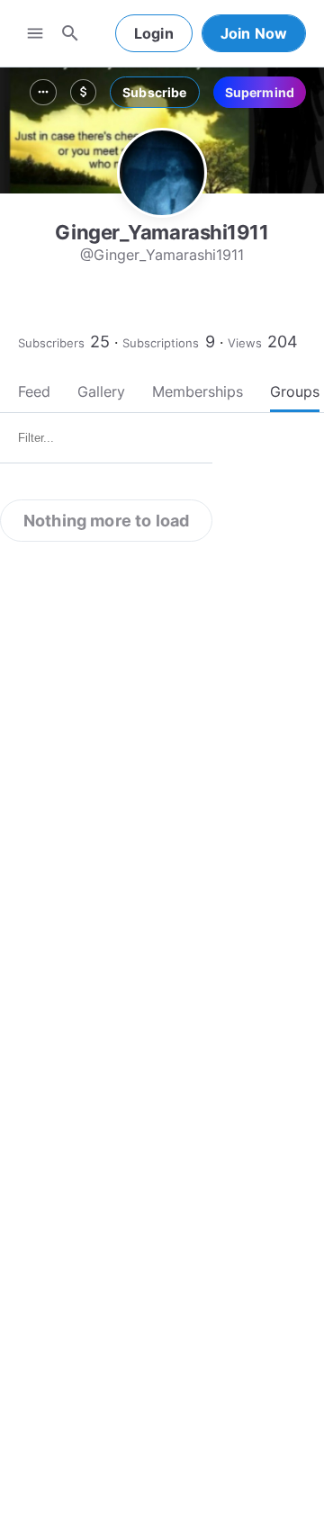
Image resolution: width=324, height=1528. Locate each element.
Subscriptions (160, 343)
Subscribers (51, 343)
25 (100, 341)
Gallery (101, 391)
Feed (34, 391)
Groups (295, 391)
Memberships (197, 391)
